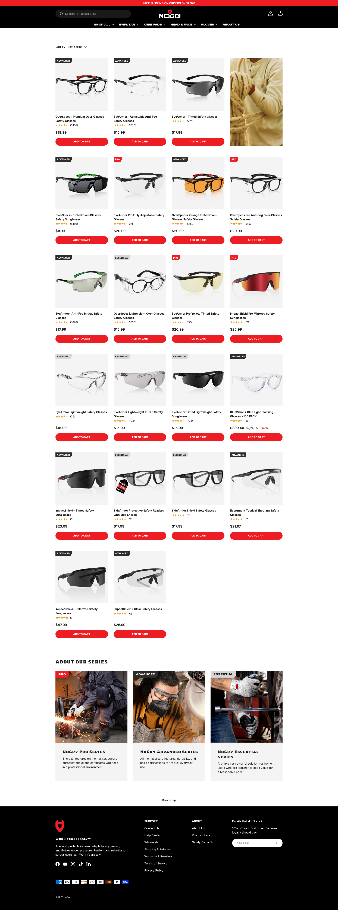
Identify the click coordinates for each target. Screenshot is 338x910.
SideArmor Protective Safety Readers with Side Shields (139, 512)
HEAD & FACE (181, 24)
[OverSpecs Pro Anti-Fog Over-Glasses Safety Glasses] (256, 183)
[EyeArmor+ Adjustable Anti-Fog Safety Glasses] (140, 84)
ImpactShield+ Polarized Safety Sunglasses (76, 611)
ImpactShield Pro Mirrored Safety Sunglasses (252, 316)
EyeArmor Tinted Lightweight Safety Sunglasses (196, 414)
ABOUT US (231, 24)
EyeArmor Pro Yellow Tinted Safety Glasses (195, 316)
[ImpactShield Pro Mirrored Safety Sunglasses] (256, 281)
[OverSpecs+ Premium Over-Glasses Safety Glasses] (81, 84)
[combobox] (93, 14)
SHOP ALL (102, 24)
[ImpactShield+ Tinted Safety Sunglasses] (81, 478)
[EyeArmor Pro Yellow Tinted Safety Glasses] (198, 281)
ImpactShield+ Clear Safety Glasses (138, 609)
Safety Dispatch (202, 842)
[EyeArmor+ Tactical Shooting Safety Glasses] (256, 478)
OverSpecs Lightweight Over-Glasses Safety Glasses (139, 316)
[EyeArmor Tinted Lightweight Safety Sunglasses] (198, 380)
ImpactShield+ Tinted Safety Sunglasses (74, 512)
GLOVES (207, 24)
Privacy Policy (153, 870)
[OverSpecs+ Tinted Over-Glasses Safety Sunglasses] (81, 183)
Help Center (152, 835)
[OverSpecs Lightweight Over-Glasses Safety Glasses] (140, 281)
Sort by (60, 47)
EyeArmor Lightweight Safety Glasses (81, 412)
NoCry (67, 897)
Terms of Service (155, 863)
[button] (280, 13)
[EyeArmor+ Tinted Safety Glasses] (198, 84)
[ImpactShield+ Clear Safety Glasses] (140, 577)
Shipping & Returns (157, 849)
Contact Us (151, 828)
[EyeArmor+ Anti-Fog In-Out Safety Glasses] (81, 281)
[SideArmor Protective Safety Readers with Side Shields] (140, 478)
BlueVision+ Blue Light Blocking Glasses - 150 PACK (251, 414)
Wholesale (151, 842)
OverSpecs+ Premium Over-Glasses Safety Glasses (79, 119)
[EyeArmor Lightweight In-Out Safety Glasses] (140, 380)
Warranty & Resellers (158, 856)
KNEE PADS (153, 24)
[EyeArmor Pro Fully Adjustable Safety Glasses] (140, 183)
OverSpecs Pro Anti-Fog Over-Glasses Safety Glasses (256, 217)
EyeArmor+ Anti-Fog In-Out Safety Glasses (78, 316)
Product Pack (201, 835)
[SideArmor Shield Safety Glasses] (198, 478)
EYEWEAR (127, 24)
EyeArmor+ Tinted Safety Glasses (195, 116)
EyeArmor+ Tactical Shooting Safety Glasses (254, 512)
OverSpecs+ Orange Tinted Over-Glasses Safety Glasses (194, 217)
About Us (198, 828)
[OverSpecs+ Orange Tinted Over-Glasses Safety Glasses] (198, 183)
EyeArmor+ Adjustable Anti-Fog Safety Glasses (135, 119)
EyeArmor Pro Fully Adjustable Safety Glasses (139, 217)
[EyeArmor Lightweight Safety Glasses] (81, 380)
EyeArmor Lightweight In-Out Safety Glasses (138, 414)
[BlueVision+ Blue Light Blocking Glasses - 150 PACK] (256, 380)
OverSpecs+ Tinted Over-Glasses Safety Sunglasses (78, 217)
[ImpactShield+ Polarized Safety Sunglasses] (81, 577)
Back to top (169, 800)
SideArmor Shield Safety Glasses (194, 510)
